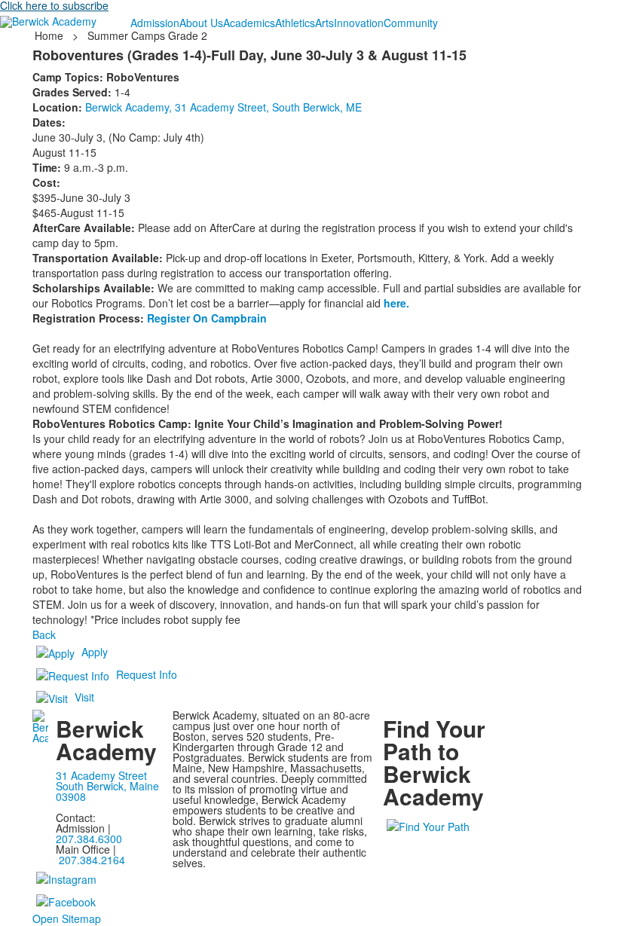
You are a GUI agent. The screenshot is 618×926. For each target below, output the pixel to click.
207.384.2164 (92, 859)
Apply (94, 651)
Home (50, 35)
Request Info (146, 674)
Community (411, 22)
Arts (324, 22)
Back (44, 634)
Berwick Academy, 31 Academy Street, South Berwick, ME (223, 107)
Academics (249, 22)
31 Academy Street (101, 775)
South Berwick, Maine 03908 (107, 791)
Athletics (295, 22)
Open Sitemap (66, 918)
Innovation (359, 22)
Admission (154, 22)
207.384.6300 (89, 838)
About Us (201, 22)
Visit (84, 696)
